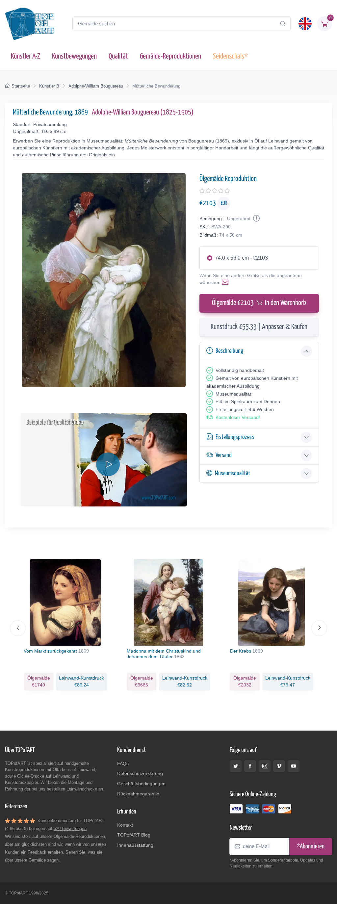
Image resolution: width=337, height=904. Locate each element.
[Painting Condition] (256, 218)
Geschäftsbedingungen (141, 783)
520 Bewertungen (70, 828)
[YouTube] (293, 766)
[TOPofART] (29, 23)
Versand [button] (224, 455)
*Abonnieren (310, 846)
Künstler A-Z (25, 56)
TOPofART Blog (133, 835)
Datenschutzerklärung (140, 773)
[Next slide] (319, 628)
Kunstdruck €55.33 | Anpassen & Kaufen (259, 327)
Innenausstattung (135, 845)
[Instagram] (265, 766)
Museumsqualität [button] (232, 473)
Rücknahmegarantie (138, 793)
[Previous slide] (18, 628)
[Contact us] (226, 282)
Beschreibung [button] (229, 351)
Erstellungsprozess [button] (235, 437)
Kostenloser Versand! (238, 417)
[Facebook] (250, 766)
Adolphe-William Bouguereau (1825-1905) (143, 112)
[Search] (282, 24)
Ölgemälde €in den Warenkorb (259, 303)
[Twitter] (236, 766)
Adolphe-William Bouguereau (95, 86)
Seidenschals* (230, 56)
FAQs (123, 763)
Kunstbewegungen (74, 56)
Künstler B (49, 86)
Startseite (21, 86)
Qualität (118, 56)
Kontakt (125, 825)
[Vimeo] (279, 766)
